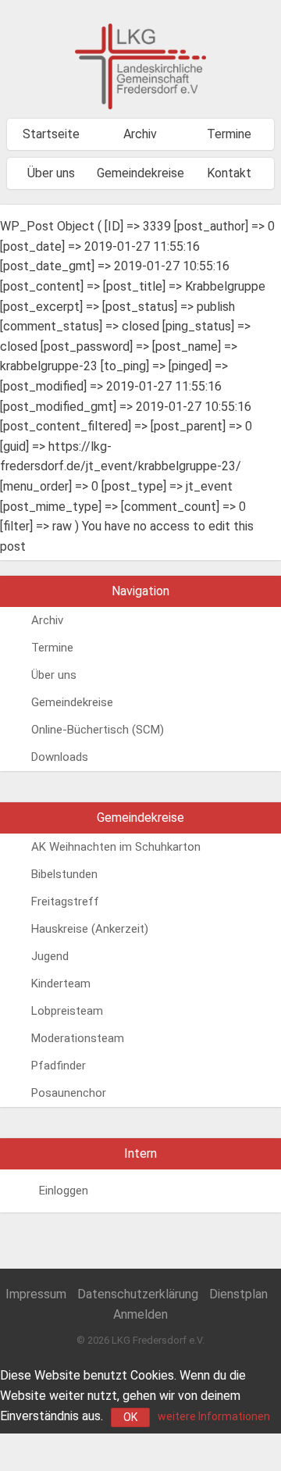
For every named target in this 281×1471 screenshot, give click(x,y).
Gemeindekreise (140, 173)
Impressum (35, 1294)
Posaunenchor (68, 1093)
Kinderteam (61, 984)
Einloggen (63, 1191)
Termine (229, 134)
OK (130, 1417)
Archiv (140, 134)
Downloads (59, 757)
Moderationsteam (77, 1038)
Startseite (51, 134)
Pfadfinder (58, 1066)
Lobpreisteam (67, 1011)
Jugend (50, 956)
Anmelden (140, 1314)
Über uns (51, 173)
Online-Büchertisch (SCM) (97, 730)
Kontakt (229, 173)
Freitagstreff (65, 901)
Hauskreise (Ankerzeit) (89, 929)
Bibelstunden (64, 874)
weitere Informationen (214, 1416)
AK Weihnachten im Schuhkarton (116, 847)
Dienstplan (238, 1294)
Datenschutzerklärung (137, 1294)
